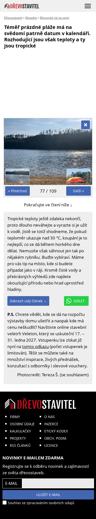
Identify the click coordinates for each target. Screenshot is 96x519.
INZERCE (51, 424)
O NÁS (49, 416)
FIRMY (15, 416)
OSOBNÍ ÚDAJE (22, 424)
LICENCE (51, 445)
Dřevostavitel (13, 18)
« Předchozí (17, 191)
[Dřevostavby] (21, 5)
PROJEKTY (18, 438)
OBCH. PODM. (55, 438)
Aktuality (31, 18)
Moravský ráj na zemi (54, 18)
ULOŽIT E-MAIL (48, 494)
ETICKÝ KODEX (56, 431)
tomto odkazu (35, 346)
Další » (78, 191)
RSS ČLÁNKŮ (20, 445)
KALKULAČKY (20, 431)
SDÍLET (79, 301)
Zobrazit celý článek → (28, 301)
